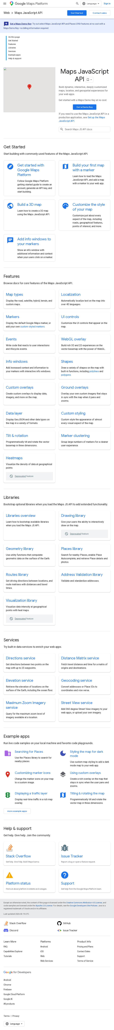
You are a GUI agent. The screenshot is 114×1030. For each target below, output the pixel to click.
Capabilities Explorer (13, 951)
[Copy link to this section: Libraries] (23, 498)
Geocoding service (76, 680)
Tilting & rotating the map (87, 793)
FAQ (5, 946)
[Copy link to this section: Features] (24, 276)
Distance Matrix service (80, 658)
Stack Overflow (18, 856)
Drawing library (73, 515)
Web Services (46, 961)
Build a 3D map (29, 204)
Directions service (20, 658)
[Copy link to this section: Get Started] (29, 147)
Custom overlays (19, 387)
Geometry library (19, 548)
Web (7, 13)
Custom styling (73, 413)
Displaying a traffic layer (31, 793)
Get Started (77, 13)
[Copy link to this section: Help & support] (35, 829)
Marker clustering (75, 435)
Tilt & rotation (17, 435)
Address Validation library (82, 574)
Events (11, 339)
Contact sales (100, 13)
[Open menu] (5, 3)
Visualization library (21, 600)
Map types (14, 294)
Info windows (17, 361)
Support (67, 883)
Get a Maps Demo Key (20, 24)
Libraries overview (20, 515)
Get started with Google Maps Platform (30, 170)
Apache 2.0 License (44, 905)
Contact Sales (83, 951)
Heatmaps (14, 458)
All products (9, 1004)
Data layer (14, 413)
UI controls (70, 317)
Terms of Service (85, 961)
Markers (12, 317)
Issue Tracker (72, 856)
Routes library (17, 574)
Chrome (7, 985)
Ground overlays (74, 387)
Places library (72, 548)
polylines (94, 371)
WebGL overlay (73, 339)
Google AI (8, 999)
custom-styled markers (32, 326)
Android (44, 946)
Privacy (15, 1016)
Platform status (18, 883)
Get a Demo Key (84, 107)
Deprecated (20, 476)
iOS (42, 951)
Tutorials (8, 956)
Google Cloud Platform (14, 994)
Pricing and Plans (85, 946)
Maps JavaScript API (28, 13)
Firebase (8, 989)
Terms (7, 1016)
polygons (66, 374)
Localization (70, 294)
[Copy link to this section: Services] (23, 640)
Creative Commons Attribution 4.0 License (84, 902)
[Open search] (77, 3)
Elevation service (19, 680)
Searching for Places (29, 752)
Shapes (67, 361)
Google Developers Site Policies (83, 905)
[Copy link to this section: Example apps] (34, 736)
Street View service (76, 703)
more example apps (17, 811)
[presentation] (57, 147)
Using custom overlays (85, 773)
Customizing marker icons (32, 773)
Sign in (107, 3)
